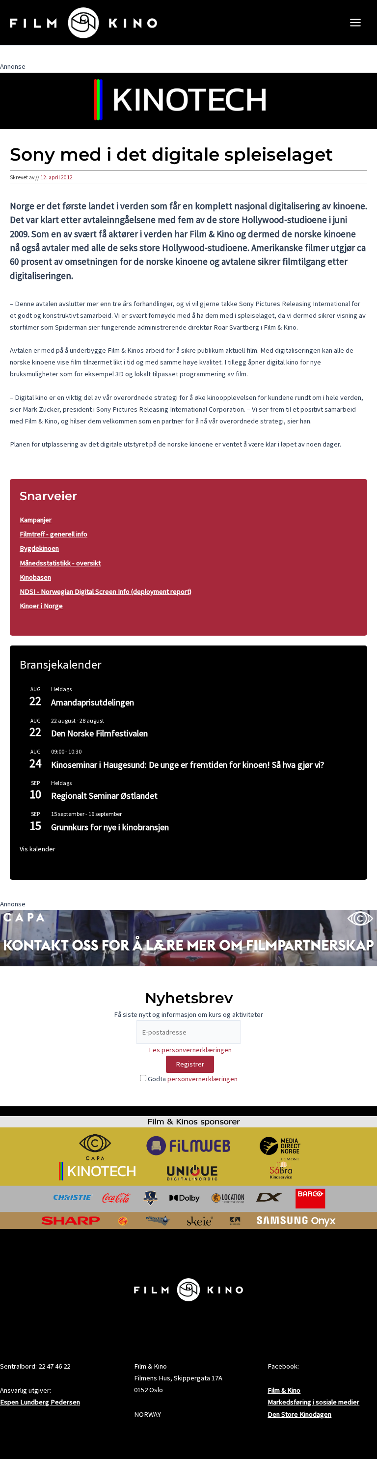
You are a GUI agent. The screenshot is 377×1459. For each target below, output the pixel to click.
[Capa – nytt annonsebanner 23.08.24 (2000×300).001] (188, 937)
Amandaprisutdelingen (92, 702)
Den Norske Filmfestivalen (99, 733)
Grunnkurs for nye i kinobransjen (110, 827)
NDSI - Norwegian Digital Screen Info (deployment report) (105, 591)
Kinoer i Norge (41, 605)
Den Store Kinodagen (299, 1414)
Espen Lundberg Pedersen (40, 1402)
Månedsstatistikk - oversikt (60, 563)
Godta (192, 1078)
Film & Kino (284, 1390)
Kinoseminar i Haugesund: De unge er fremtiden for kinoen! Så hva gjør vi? (187, 764)
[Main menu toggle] (355, 22)
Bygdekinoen (39, 548)
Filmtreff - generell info (53, 534)
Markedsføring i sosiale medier (313, 1402)
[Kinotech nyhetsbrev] (188, 100)
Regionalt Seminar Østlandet (104, 795)
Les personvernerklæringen (190, 1049)
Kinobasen (35, 577)
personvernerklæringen (202, 1078)
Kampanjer (36, 519)
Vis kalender (37, 848)
